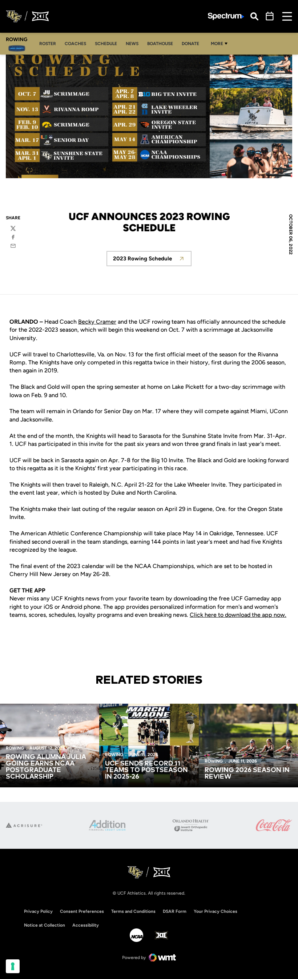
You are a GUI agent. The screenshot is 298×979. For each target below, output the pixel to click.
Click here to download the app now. (238, 614)
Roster (49, 43)
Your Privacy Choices (215, 911)
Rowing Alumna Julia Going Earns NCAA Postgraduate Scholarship (46, 767)
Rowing (15, 748)
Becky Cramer (97, 321)
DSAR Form (174, 911)
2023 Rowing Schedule (152, 260)
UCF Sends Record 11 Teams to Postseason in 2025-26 (146, 770)
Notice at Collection (44, 925)
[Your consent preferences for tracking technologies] (13, 966)
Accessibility (85, 925)
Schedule (106, 43)
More (217, 43)
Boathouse (160, 43)
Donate (190, 43)
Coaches (77, 43)
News (132, 43)
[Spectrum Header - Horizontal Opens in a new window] (226, 16)
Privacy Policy (38, 911)
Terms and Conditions (133, 911)
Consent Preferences (82, 911)
